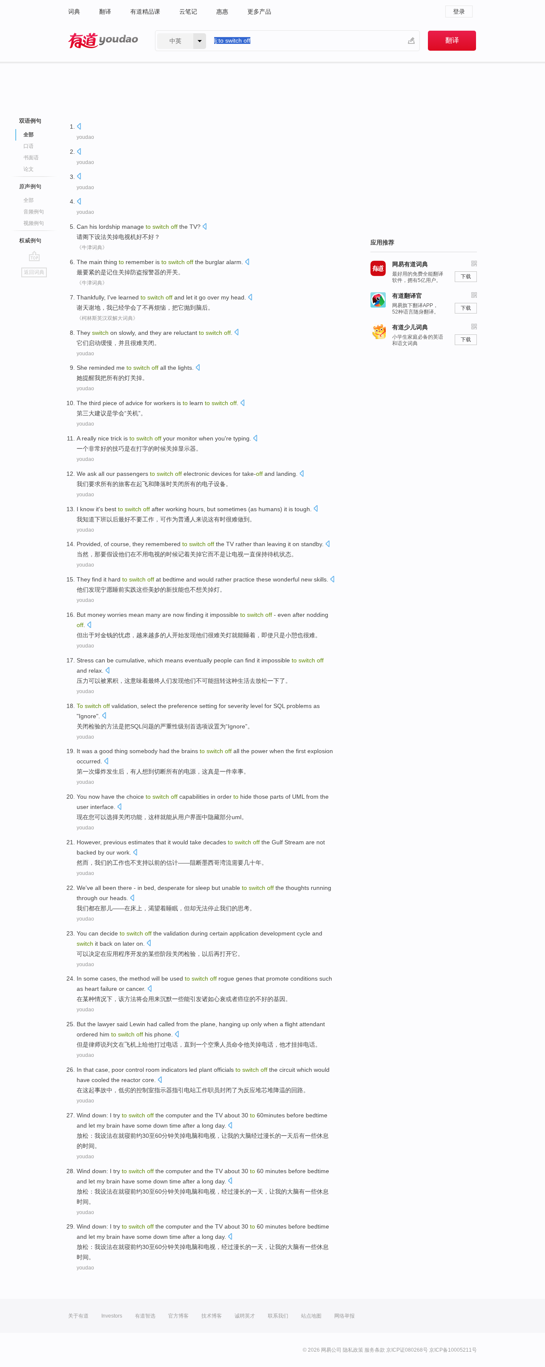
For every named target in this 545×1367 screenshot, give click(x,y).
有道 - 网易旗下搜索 (103, 41)
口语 (28, 146)
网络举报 (344, 1316)
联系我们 (278, 1316)
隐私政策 (353, 1350)
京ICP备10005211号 (453, 1350)
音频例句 (33, 212)
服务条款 (374, 1350)
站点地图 (311, 1316)
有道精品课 (145, 11)
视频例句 (33, 223)
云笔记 (188, 11)
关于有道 (78, 1316)
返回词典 (34, 272)
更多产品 (259, 11)
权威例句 (30, 240)
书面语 (31, 158)
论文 (28, 169)
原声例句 (30, 186)
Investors (111, 1316)
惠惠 (222, 11)
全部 (28, 200)
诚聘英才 (245, 1316)
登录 (459, 11)
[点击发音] (79, 127)
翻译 (105, 11)
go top (34, 256)
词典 (74, 11)
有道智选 (145, 1316)
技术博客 (211, 1316)
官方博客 (178, 1316)
